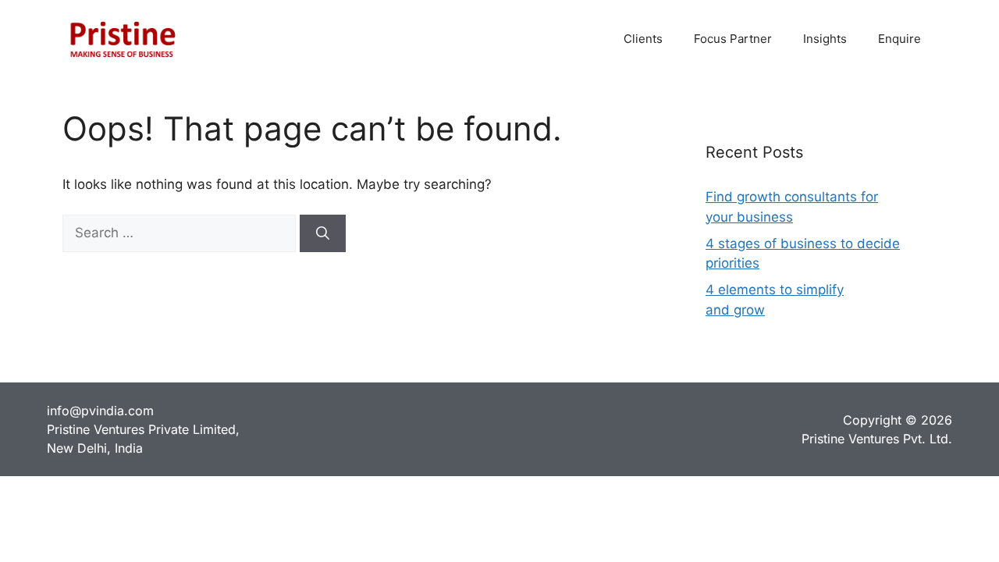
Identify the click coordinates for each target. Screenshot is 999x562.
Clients (643, 38)
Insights (825, 38)
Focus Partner (733, 38)
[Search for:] (181, 232)
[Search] (323, 233)
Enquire (899, 38)
